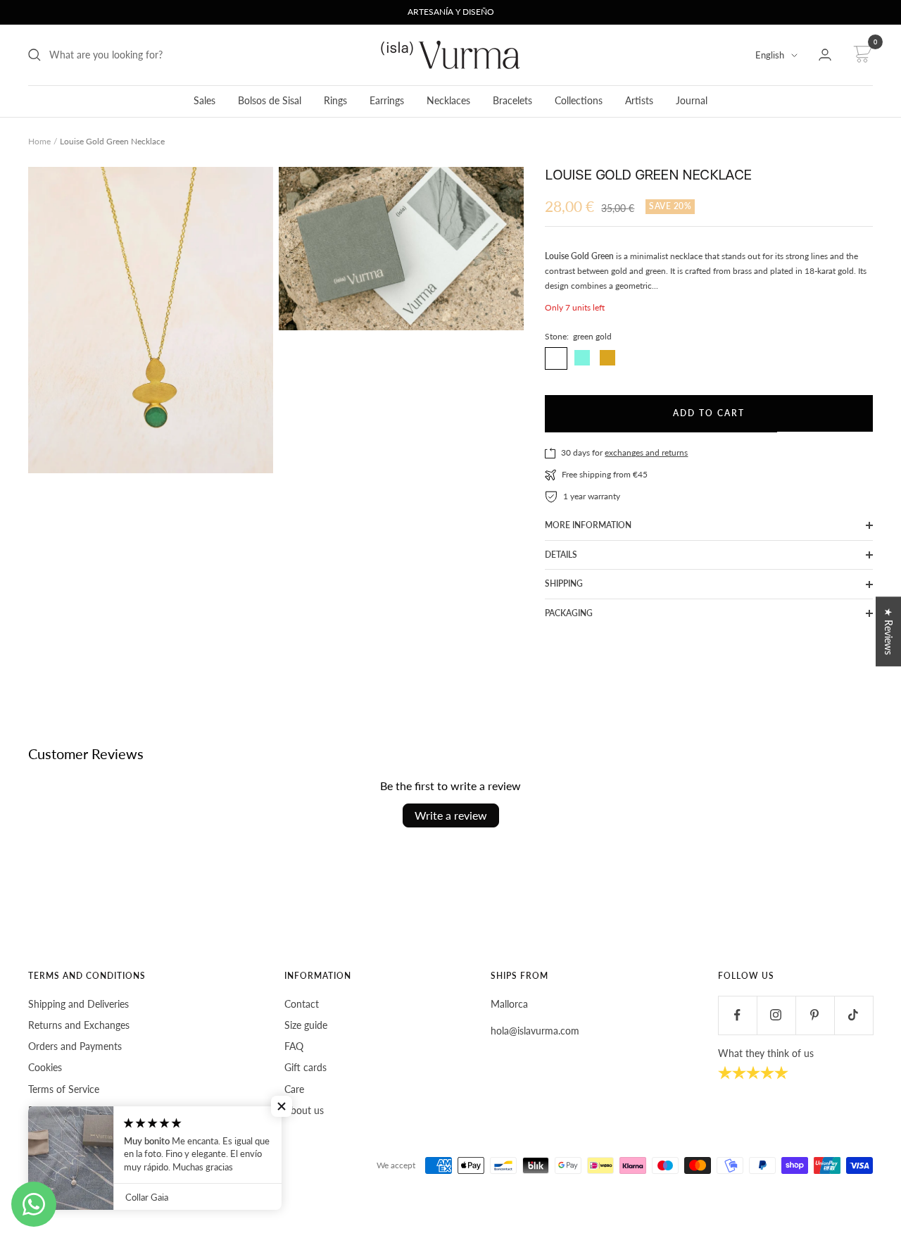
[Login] (825, 55)
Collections (579, 100)
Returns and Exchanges (79, 1025)
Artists (639, 100)
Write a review (451, 815)
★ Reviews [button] (889, 631)
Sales (204, 100)
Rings (335, 100)
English (769, 55)
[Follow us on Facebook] (737, 1015)
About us (304, 1110)
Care (294, 1089)
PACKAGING (569, 613)
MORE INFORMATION (588, 525)
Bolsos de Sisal (269, 100)
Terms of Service (63, 1089)
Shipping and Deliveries (78, 1004)
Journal (691, 100)
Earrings (387, 100)
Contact (301, 1004)
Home (39, 141)
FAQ (293, 1046)
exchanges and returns (646, 452)
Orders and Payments (75, 1046)
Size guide (305, 1025)
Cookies (45, 1067)
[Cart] (860, 55)
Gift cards (305, 1067)
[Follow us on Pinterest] (814, 1015)
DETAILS (561, 554)
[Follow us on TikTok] (853, 1015)
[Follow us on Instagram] (776, 1015)
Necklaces (448, 100)
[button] (281, 1106)
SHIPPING (564, 583)
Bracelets (512, 100)
